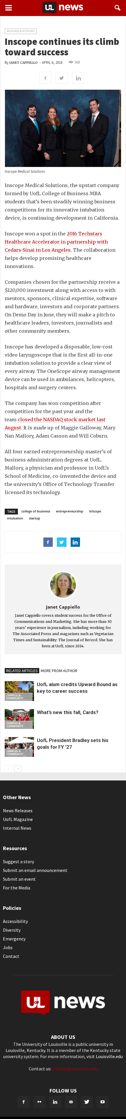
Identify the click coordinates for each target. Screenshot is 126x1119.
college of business (35, 511)
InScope (95, 511)
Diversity (12, 930)
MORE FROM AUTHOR (59, 670)
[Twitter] (87, 1102)
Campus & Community (14, 696)
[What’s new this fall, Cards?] (19, 719)
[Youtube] (102, 1102)
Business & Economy (21, 31)
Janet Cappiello (23, 63)
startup (34, 518)
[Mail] (71, 1102)
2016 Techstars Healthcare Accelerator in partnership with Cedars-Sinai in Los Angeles (56, 242)
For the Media (16, 888)
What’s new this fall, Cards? (67, 712)
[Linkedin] (55, 1102)
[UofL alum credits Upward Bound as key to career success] (19, 691)
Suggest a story (18, 861)
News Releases (18, 810)
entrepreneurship (69, 511)
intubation (15, 518)
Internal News (17, 828)
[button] (118, 8)
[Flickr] (39, 1102)
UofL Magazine (18, 819)
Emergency (14, 939)
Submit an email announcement (35, 870)
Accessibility (15, 921)
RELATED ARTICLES (22, 670)
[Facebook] (23, 1102)
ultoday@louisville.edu (75, 1069)
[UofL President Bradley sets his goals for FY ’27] (19, 747)
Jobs (8, 947)
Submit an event (19, 879)
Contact (11, 956)
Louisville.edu (109, 1056)
